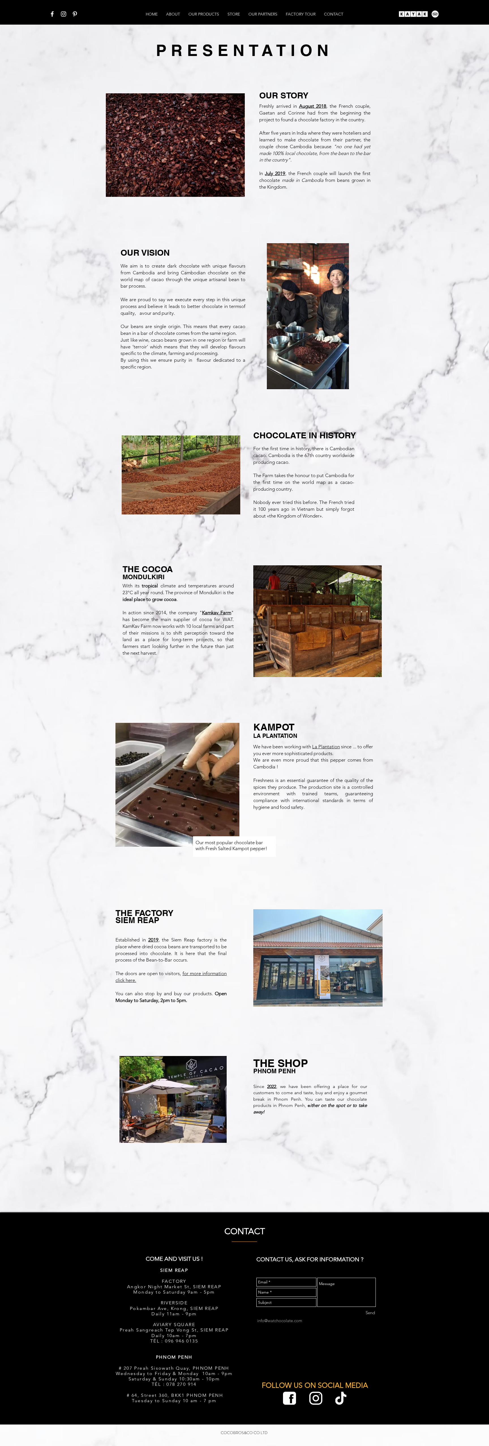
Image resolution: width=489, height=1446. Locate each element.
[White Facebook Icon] (52, 14)
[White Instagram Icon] (63, 14)
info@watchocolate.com (279, 1320)
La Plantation (326, 746)
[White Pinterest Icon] (74, 14)
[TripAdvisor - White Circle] (435, 14)
